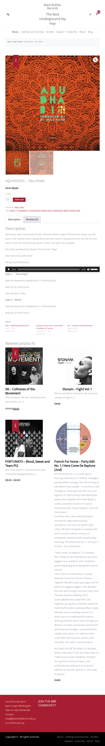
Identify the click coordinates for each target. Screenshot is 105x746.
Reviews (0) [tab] (32, 219)
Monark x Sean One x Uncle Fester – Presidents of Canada (50, 327)
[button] (95, 59)
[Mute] (88, 269)
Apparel (69, 741)
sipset (78, 210)
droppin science (47, 210)
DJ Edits (94, 737)
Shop (15, 41)
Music (20, 41)
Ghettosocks (58, 210)
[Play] (9, 269)
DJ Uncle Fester (34, 210)
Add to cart (19, 199)
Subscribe (80, 741)
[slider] (94, 269)
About (90, 741)
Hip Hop (72, 210)
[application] (52, 269)
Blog (97, 741)
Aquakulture (23, 210)
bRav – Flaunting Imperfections (17, 325)
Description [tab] (14, 219)
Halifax (66, 210)
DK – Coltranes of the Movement (80, 325)
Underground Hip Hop (76, 737)
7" (16, 210)
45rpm (12, 210)
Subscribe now (46, 711)
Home (9, 41)
